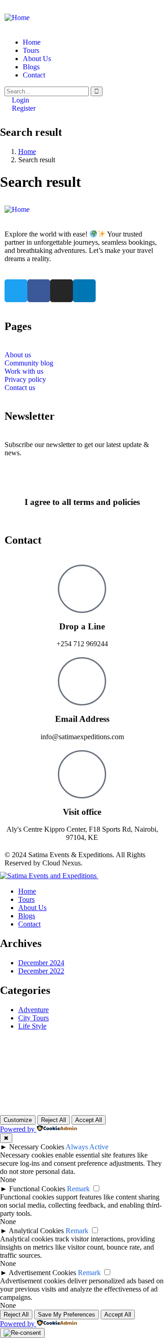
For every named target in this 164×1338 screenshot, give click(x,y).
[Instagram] (61, 290)
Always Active (87, 1147)
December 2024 (41, 963)
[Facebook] (38, 290)
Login (19, 100)
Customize (18, 1120)
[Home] (17, 17)
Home (27, 151)
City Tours (33, 1018)
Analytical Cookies (36, 1231)
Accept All (88, 1120)
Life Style (32, 1026)
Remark (78, 1189)
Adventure (33, 1010)
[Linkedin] (84, 290)
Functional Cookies (37, 1189)
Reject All (53, 1120)
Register (23, 108)
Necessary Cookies (36, 1147)
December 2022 (41, 971)
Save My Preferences (66, 1314)
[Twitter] (16, 290)
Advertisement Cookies (42, 1272)
